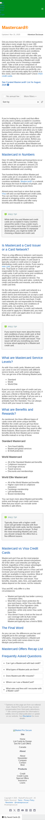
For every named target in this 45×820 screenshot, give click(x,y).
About (22, 756)
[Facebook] (10, 810)
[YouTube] (22, 810)
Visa (4, 194)
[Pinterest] (30, 810)
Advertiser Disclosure (35, 35)
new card (6, 266)
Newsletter (22, 758)
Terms (20, 800)
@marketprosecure (21, 802)
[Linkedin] (18, 810)
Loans (22, 783)
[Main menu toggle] (42, 8)
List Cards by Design (22, 741)
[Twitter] (14, 810)
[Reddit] (34, 810)
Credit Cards (22, 776)
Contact (22, 763)
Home (22, 739)
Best (22, 765)
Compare (22, 760)
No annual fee (12, 96)
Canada (22, 747)
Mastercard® (26, 181)
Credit (22, 774)
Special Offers (22, 778)
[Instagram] (26, 810)
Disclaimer (27, 716)
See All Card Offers (22, 744)
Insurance (22, 780)
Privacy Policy (29, 800)
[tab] (22, 663)
